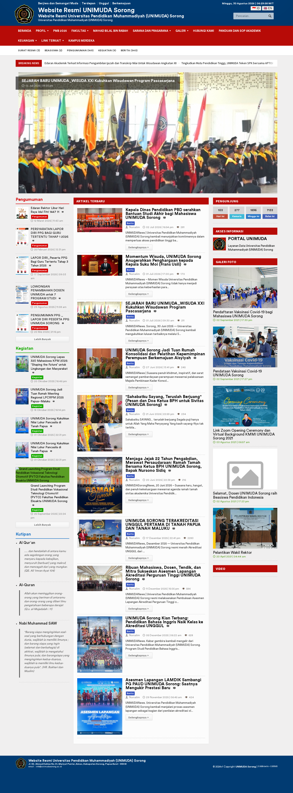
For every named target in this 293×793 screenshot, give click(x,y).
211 (180, 320)
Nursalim (132, 227)
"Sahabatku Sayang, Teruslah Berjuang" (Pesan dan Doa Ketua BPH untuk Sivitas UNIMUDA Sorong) (164, 401)
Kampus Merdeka (81, 40)
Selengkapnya (138, 247)
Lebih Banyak (42, 339)
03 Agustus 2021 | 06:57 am (231, 442)
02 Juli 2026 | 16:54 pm (158, 227)
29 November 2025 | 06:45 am (162, 697)
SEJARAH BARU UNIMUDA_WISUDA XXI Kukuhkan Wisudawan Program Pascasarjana (164, 307)
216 (182, 480)
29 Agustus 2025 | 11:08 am (48, 307)
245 (181, 367)
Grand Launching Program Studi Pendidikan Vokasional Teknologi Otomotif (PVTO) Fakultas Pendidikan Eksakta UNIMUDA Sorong (49, 493)
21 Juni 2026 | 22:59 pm (158, 414)
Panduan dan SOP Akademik (240, 30)
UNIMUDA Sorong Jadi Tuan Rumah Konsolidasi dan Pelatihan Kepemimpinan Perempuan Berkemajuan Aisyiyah (128, 81)
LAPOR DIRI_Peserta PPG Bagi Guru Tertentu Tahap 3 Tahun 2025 (49, 261)
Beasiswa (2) (53, 50)
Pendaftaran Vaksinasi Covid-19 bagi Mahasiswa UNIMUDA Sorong (243, 314)
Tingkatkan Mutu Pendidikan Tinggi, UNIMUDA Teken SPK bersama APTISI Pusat (98, 63)
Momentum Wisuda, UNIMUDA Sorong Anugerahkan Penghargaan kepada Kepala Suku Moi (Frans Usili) (163, 260)
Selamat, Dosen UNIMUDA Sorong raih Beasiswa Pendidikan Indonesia (245, 495)
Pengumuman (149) (80, 50)
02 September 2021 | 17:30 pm (232, 320)
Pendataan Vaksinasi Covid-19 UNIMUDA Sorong (237, 373)
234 (181, 414)
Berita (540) (129, 50)
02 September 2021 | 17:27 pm (232, 379)
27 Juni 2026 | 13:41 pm (45, 86)
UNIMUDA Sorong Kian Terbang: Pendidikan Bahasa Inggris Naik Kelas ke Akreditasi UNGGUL (164, 622)
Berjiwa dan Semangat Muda (58, 3)
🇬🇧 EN (268, 8)
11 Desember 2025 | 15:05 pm (161, 588)
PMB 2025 (60, 30)
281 (180, 227)
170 (180, 274)
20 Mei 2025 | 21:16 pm (46, 332)
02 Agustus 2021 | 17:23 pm (231, 501)
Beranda (24, 30)
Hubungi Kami (203, 30)
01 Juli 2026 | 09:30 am (158, 320)
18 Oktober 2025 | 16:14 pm (48, 410)
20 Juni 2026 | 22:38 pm (159, 480)
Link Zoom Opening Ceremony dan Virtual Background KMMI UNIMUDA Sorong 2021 (244, 434)
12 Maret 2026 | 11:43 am (47, 220)
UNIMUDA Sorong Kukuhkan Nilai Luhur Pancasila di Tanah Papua (50, 422)
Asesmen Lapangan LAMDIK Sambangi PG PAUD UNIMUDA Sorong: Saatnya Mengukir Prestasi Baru (163, 684)
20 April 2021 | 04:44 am (229, 556)
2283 (188, 538)
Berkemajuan (121, 3)
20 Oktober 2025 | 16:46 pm (49, 381)
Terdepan (88, 3)
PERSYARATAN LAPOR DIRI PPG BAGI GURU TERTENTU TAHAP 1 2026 (49, 233)
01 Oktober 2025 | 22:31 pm (48, 435)
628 (188, 635)
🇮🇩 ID (256, 8)
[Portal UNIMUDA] (219, 244)
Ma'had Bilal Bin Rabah (110, 30)
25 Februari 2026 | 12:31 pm (48, 249)
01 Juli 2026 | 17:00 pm (158, 274)
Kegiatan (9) (107, 50)
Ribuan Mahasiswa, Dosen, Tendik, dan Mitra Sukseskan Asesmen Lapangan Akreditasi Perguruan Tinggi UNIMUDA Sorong (163, 573)
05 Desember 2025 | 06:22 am (162, 635)
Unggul (104, 3)
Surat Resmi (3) (29, 50)
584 (186, 588)
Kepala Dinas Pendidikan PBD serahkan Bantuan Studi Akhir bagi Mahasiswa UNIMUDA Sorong (163, 214)
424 (189, 697)
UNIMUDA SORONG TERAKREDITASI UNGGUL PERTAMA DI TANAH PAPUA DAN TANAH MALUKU (163, 525)
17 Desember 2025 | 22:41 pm (161, 538)
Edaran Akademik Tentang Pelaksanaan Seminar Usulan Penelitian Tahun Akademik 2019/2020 (212, 63)
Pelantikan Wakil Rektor (232, 552)
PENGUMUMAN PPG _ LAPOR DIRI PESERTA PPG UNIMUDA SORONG (50, 319)
